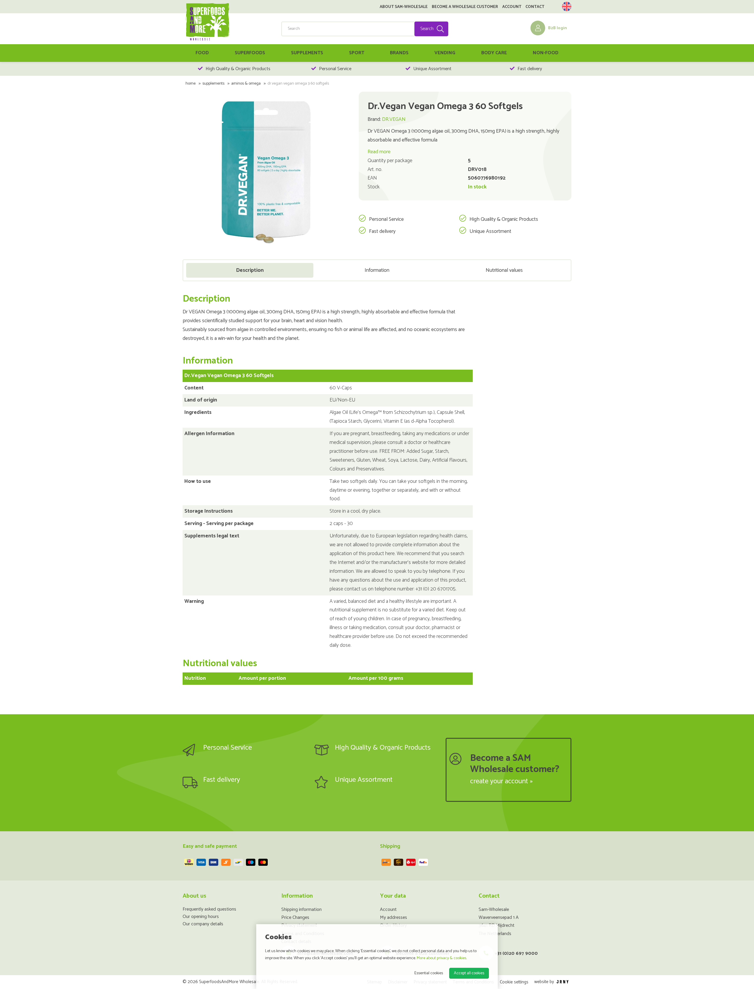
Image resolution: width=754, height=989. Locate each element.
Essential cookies (428, 973)
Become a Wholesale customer (465, 7)
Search (427, 29)
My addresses (393, 917)
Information (377, 270)
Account (511, 7)
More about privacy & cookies (441, 958)
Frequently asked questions (209, 909)
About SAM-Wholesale (404, 7)
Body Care (494, 53)
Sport (356, 53)
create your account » (501, 781)
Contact (534, 7)
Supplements (307, 53)
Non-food (545, 53)
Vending (444, 53)
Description (250, 270)
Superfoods (250, 53)
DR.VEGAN (394, 119)
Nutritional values (504, 270)
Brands (399, 53)
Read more (379, 152)
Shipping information (301, 909)
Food (202, 53)
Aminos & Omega (246, 83)
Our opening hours (201, 916)
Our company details (203, 924)
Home (191, 83)
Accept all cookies (469, 973)
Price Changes (295, 917)
